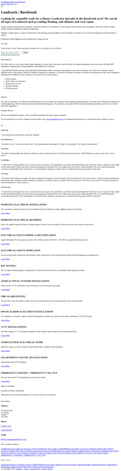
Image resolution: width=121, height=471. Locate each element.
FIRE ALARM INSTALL (82, 451)
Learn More (5, 213)
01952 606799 (6, 430)
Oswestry (73, 465)
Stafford (14, 467)
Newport (66, 465)
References (21, 2)
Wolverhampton (48, 467)
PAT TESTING (26, 451)
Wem (30, 467)
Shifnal (94, 465)
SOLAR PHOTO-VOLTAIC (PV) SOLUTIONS (89, 453)
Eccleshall (20, 465)
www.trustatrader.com (53, 119)
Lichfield (34, 465)
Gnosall (27, 465)
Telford (25, 467)
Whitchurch (36, 467)
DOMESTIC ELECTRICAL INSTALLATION (19, 449)
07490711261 (6, 426)
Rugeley (88, 465)
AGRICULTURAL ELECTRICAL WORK (53, 453)
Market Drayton (44, 465)
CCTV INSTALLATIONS (26, 453)
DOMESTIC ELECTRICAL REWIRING (54, 449)
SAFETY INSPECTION (10, 451)
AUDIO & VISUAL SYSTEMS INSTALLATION (51, 451)
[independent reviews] (2, 55)
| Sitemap (18, 469)
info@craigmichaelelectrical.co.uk (13, 439)
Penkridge (81, 465)
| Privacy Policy (47, 469)
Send (25, 52)
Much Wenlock (56, 465)
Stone (19, 467)
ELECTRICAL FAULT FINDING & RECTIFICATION (91, 449)
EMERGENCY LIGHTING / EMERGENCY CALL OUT (23, 455)
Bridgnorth (5, 465)
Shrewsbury (102, 465)
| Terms (26, 469)
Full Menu (5, 2)
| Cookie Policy (35, 469)
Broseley (13, 465)
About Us (12, 2)
